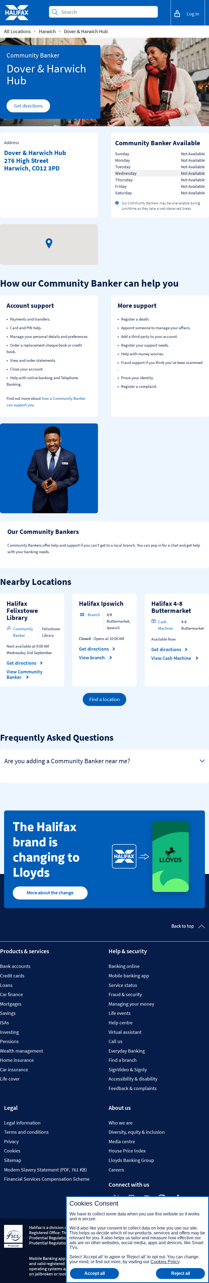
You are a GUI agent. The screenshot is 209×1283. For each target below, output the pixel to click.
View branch (92, 657)
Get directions (32, 107)
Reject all (180, 1273)
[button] (49, 243)
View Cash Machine (171, 658)
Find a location (104, 699)
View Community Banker (24, 674)
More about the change (50, 893)
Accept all (94, 1273)
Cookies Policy (165, 1261)
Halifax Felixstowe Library (22, 610)
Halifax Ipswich (101, 603)
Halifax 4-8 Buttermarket (171, 607)
